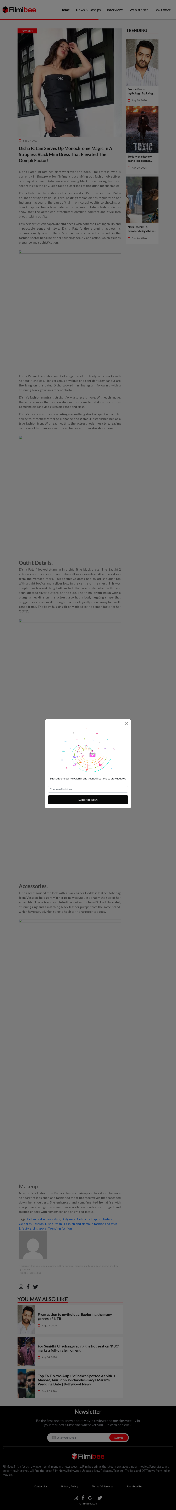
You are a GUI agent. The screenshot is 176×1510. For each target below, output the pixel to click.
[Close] (126, 723)
